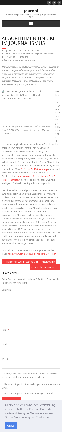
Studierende (48, 53)
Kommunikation (25, 53)
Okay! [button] (10, 425)
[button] (51, 417)
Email (5, 344)
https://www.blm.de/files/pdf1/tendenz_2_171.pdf (32, 253)
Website (6, 359)
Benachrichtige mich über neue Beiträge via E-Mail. (28, 393)
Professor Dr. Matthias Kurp (34, 169)
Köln (33, 60)
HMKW (9, 56)
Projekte (38, 53)
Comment (6, 289)
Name (5, 329)
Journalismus (11, 53)
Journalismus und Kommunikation (31, 176)
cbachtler (12, 50)
